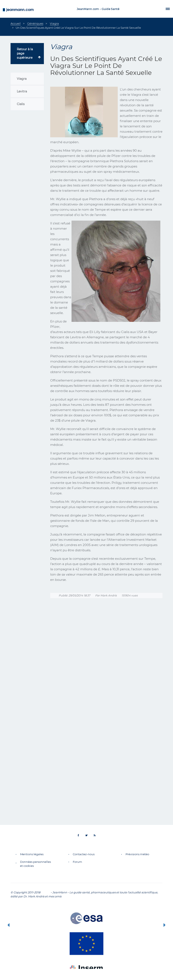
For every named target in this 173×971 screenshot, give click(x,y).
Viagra (22, 79)
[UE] (86, 943)
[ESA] (86, 918)
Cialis (21, 104)
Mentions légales (31, 854)
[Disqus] (106, 661)
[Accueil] (18, 9)
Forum (77, 861)
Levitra (22, 91)
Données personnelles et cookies (35, 863)
